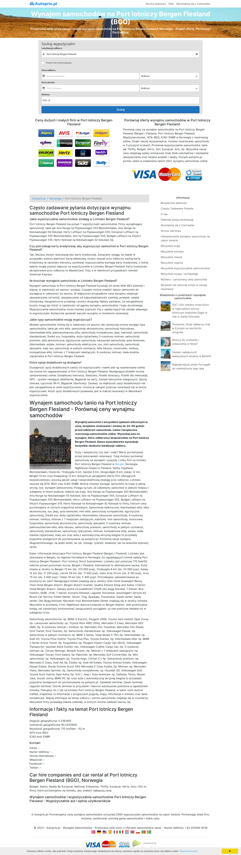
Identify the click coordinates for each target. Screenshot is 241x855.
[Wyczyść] (196, 54)
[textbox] (120, 54)
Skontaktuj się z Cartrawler (193, 3)
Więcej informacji (188, 851)
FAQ (171, 3)
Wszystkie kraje (170, 246)
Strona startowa (156, 3)
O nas (164, 214)
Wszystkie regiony (172, 262)
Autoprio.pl (45, 3)
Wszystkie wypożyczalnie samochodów (185, 268)
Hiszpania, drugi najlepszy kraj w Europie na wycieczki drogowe (191, 328)
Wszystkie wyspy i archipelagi (179, 273)
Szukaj (121, 109)
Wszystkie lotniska (172, 251)
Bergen (119, 464)
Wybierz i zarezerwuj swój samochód (184, 279)
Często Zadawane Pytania (177, 208)
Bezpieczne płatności (174, 203)
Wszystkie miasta (171, 257)
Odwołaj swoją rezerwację (177, 219)
